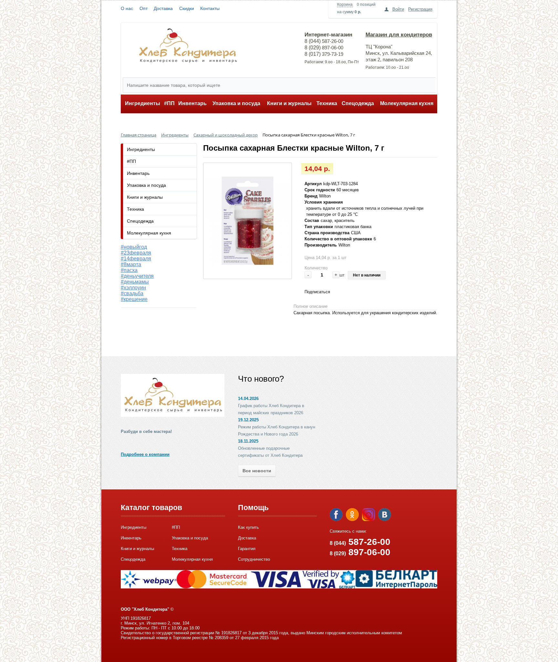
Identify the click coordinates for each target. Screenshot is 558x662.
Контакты (210, 8)
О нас (127, 8)
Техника (326, 103)
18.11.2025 (248, 441)
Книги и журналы (289, 103)
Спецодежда (358, 103)
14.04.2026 (248, 398)
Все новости (257, 470)
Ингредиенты (142, 103)
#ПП (169, 103)
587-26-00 (360, 542)
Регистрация (420, 9)
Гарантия (246, 548)
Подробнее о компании (145, 454)
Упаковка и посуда (236, 103)
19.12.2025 (248, 419)
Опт (144, 8)
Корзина (345, 4)
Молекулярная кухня (406, 103)
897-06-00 (360, 552)
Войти (398, 9)
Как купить (248, 527)
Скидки (186, 8)
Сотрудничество (254, 559)
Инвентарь (192, 103)
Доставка (163, 8)
